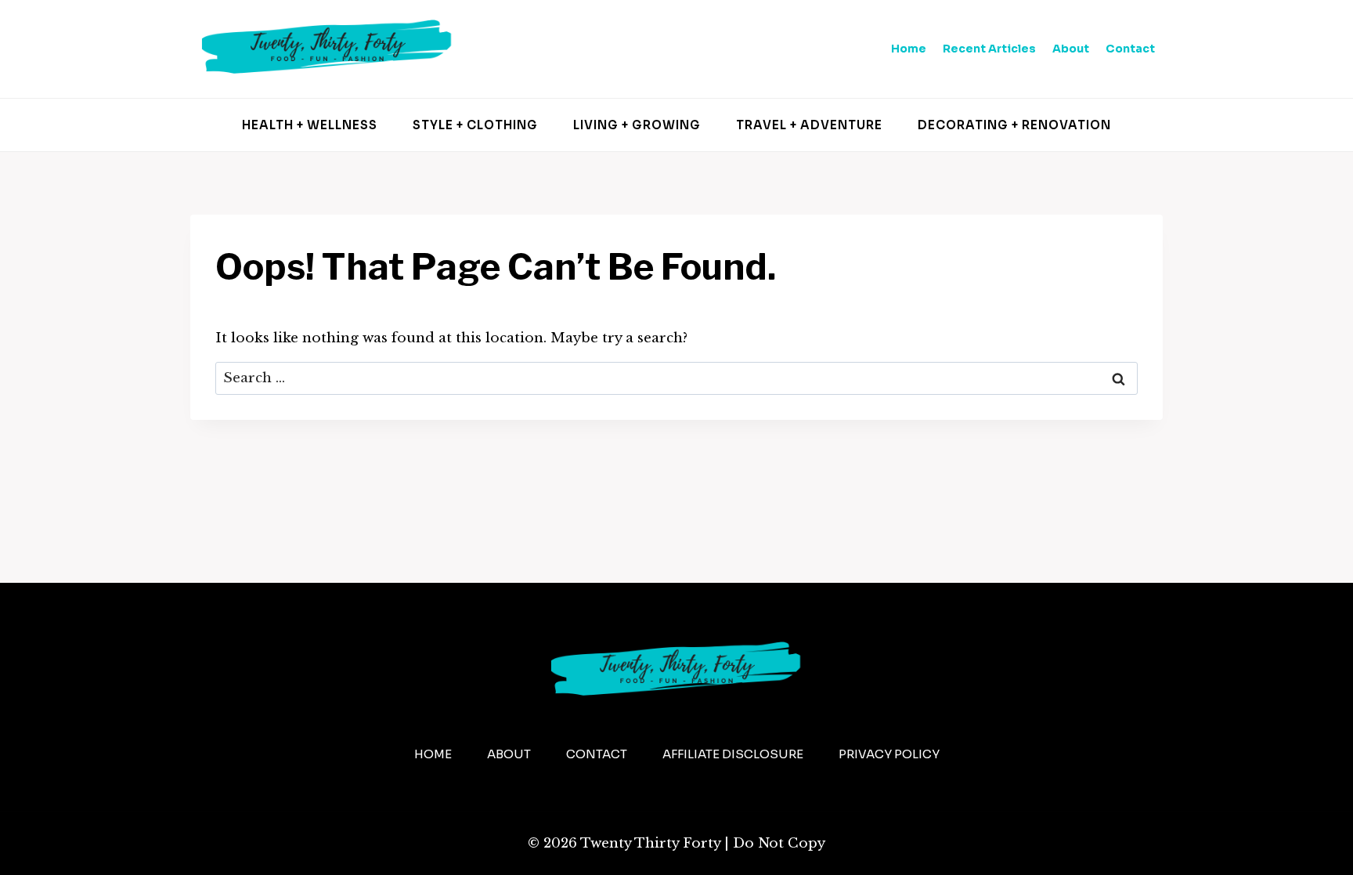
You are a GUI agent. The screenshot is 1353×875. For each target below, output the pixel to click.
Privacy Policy (889, 754)
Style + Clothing (475, 125)
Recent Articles (989, 49)
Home (908, 49)
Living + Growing (637, 125)
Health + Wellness (309, 125)
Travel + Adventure (809, 125)
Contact (1130, 49)
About (1070, 49)
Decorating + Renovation (1014, 125)
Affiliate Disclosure (732, 754)
